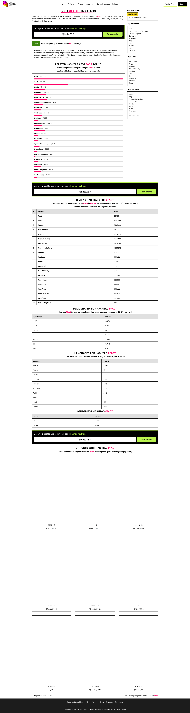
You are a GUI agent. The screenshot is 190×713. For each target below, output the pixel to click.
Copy (36, 44)
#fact (36, 77)
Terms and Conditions (75, 702)
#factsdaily (38, 92)
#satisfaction (43, 230)
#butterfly (133, 102)
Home (63, 4)
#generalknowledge (41, 144)
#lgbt (131, 94)
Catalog (115, 4)
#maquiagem (134, 116)
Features (109, 702)
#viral (131, 109)
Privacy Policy (91, 702)
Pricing (80, 4)
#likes (131, 106)
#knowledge (38, 128)
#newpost (132, 111)
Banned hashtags (103, 4)
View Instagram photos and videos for (141, 696)
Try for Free (169, 4)
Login (182, 4)
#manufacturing (44, 239)
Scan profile (113, 34)
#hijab (131, 97)
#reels (131, 104)
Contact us (119, 702)
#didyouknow (39, 97)
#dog (131, 113)
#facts (36, 82)
